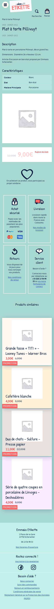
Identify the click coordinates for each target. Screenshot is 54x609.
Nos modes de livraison (39, 229)
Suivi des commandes (27, 584)
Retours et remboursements (27, 588)
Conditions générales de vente (27, 591)
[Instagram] (33, 569)
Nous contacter (27, 581)
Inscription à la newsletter (27, 561)
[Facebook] (20, 569)
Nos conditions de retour (14, 278)
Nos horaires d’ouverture (27, 547)
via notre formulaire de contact (39, 284)
